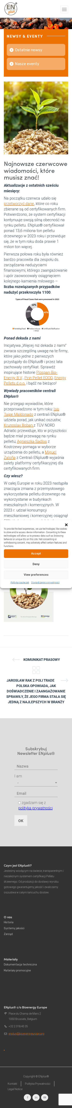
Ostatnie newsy (28, 50)
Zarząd (8, 934)
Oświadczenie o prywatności (45, 582)
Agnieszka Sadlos (32, 441)
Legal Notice (15, 1089)
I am (18, 776)
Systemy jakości (14, 928)
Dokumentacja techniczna (20, 964)
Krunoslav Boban (19, 425)
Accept (36, 553)
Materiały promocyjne (17, 970)
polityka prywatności (35, 808)
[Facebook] (27, 1097)
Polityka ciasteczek (20, 582)
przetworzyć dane (19, 203)
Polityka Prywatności (37, 1083)
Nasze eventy (27, 63)
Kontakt (12, 1083)
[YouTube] (44, 1097)
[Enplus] (11, 9)
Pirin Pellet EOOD (38, 377)
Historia (8, 922)
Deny (36, 564)
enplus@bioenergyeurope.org (26, 1033)
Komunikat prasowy (41, 659)
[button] (66, 525)
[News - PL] (36, 670)
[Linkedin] (36, 1097)
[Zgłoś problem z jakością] (4, 1050)
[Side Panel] (64, 9)
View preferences (36, 574)
